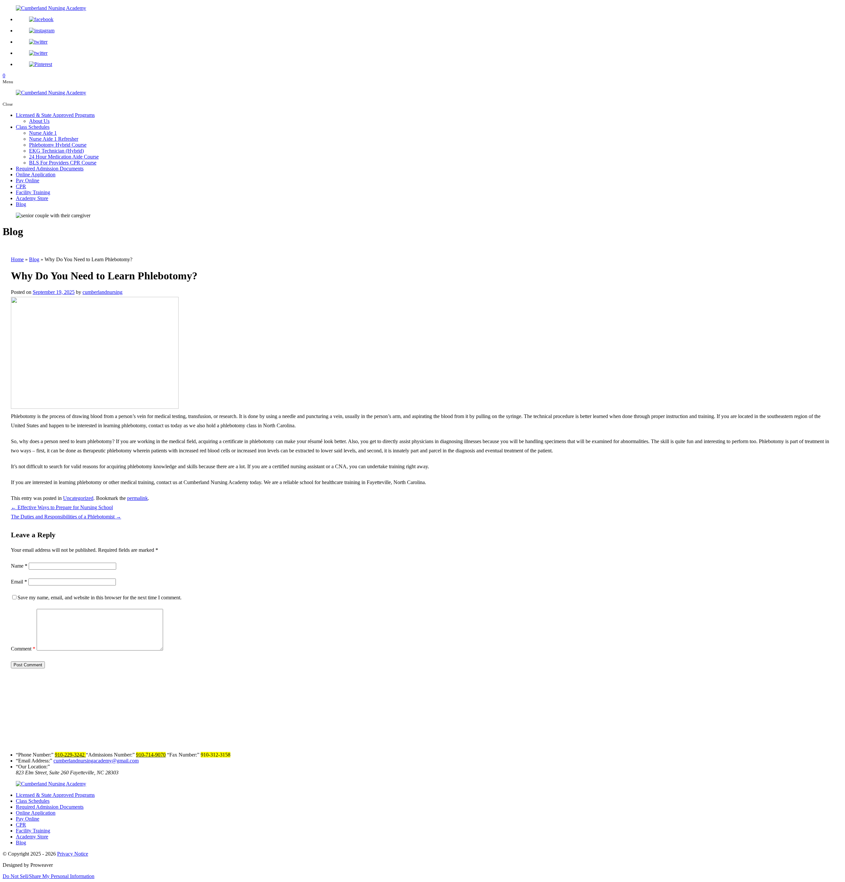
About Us (39, 121)
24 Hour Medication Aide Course (64, 156)
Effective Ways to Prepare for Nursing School (62, 507)
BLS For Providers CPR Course (62, 162)
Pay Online (27, 180)
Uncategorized (78, 498)
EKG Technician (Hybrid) (56, 151)
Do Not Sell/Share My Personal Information (48, 876)
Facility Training (33, 192)
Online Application (35, 174)
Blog (21, 204)
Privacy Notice (72, 854)
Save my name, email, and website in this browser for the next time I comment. (99, 597)
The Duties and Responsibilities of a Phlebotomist (66, 516)
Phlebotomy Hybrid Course (57, 145)
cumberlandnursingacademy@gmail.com (96, 760)
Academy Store (32, 198)
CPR (21, 186)
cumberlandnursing (102, 292)
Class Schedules (33, 127)
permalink (137, 498)
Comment (23, 649)
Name (19, 566)
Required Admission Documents (50, 168)
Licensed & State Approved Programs (55, 115)
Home (17, 259)
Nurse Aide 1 (43, 133)
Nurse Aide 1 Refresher (53, 139)
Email (19, 581)
